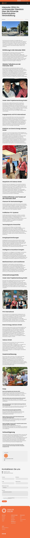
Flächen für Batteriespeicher (13, 521)
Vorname (3, 477)
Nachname (17, 477)
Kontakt (3, 520)
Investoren (3, 516)
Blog (20, 516)
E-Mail (3, 481)
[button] (27, 3)
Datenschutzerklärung (11, 497)
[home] (4, 3)
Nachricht (3, 490)
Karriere (21, 520)
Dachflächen (13, 516)
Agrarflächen (13, 519)
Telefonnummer (17, 481)
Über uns (3, 519)
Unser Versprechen (23, 519)
